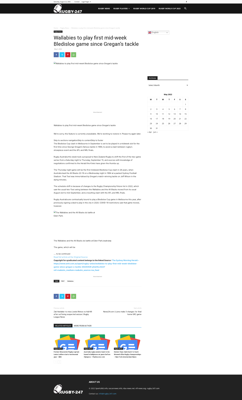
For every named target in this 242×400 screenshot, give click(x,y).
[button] (185, 9)
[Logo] (68, 9)
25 (163, 123)
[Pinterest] (67, 54)
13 (175, 114)
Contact (77, 2)
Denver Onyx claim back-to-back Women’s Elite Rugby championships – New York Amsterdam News (127, 354)
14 (180, 114)
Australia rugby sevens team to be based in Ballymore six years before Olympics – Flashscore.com (97, 354)
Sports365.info (101, 388)
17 (157, 118)
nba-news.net (129, 388)
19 (169, 118)
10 (157, 114)
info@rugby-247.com (107, 393)
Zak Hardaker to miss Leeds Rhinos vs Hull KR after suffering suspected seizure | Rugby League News (73, 314)
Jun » (155, 132)
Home (56, 28)
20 (175, 118)
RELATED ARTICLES (63, 326)
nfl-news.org (140, 388)
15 (186, 114)
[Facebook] (186, 2)
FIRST (63, 281)
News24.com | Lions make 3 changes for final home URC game (122, 313)
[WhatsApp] (73, 54)
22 (186, 118)
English (155, 32)
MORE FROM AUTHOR (83, 326)
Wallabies (70, 281)
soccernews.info (115, 388)
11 (163, 114)
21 (180, 118)
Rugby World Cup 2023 (169, 8)
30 (151, 128)
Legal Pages (85, 2)
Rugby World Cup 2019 (144, 8)
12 (169, 114)
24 (157, 123)
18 (163, 118)
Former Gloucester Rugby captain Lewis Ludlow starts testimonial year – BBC (66, 354)
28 (180, 123)
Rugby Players (120, 8)
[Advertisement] (121, 20)
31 (157, 128)
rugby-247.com (153, 388)
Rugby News (104, 8)
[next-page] (59, 362)
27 (175, 123)
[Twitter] (62, 54)
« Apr (149, 132)
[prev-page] (55, 362)
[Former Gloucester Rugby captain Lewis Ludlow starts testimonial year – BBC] (67, 340)
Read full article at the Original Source (71, 257)
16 (151, 118)
